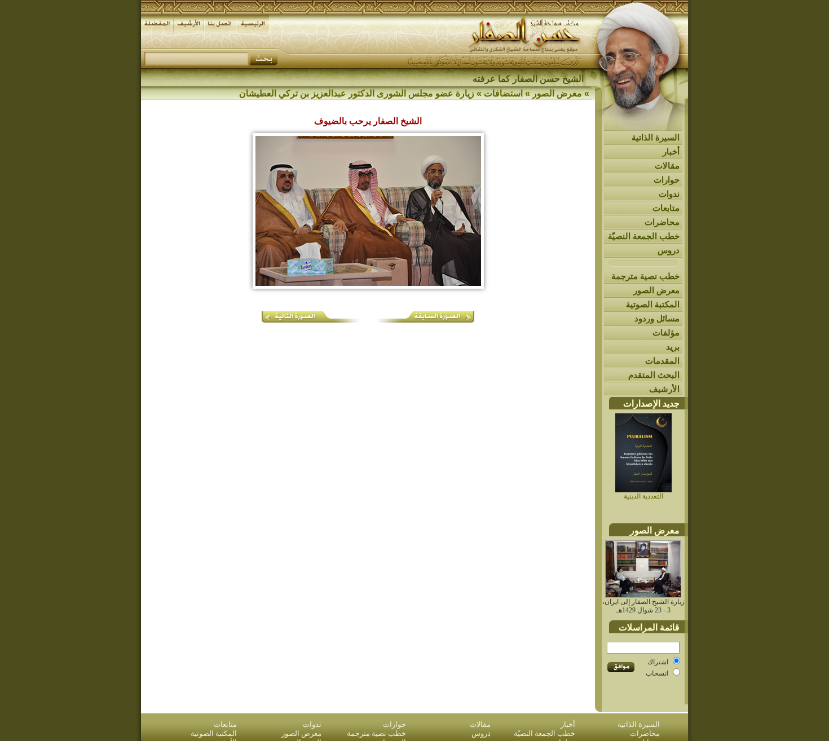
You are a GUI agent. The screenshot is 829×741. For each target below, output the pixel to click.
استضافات (503, 93)
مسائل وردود (657, 318)
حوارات (667, 179)
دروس (669, 250)
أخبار (671, 151)
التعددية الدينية (643, 496)
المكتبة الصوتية (653, 304)
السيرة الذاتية (656, 137)
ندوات (669, 194)
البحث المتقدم (654, 375)
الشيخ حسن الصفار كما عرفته (528, 78)
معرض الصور (656, 290)
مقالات (667, 165)
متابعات (666, 208)
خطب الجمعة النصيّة (644, 236)
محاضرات (662, 222)
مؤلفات (666, 332)
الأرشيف (664, 389)
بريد (673, 346)
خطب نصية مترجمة (645, 276)
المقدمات (662, 360)
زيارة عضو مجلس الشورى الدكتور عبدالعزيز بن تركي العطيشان (356, 93)
